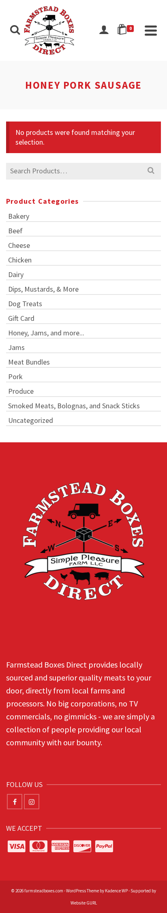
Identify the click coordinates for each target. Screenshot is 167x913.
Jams (16, 347)
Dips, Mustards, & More (43, 289)
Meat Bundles (29, 362)
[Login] (103, 30)
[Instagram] (31, 801)
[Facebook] (14, 801)
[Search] (15, 30)
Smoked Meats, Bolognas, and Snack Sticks (74, 405)
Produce (21, 391)
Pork (15, 376)
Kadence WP (116, 891)
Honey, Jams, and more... (46, 332)
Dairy (16, 274)
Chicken (20, 260)
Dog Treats (25, 303)
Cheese (19, 245)
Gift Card (21, 318)
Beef (15, 230)
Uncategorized (30, 420)
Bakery (18, 216)
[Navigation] (151, 30)
